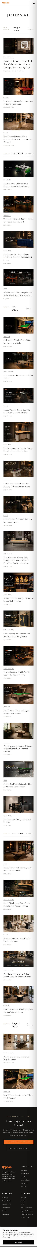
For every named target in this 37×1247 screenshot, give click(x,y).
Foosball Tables (6, 1204)
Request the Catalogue (27, 1211)
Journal (22, 1201)
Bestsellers (23, 1187)
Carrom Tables (6, 1201)
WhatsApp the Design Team (18, 1142)
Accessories (5, 1214)
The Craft (23, 1198)
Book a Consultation (18, 1148)
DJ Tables (4, 1211)
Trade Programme (25, 1217)
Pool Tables (24, 1170)
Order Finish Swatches (27, 1214)
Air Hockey (5, 1198)
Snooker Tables (25, 1173)
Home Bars (24, 1177)
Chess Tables (6, 1208)
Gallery (22, 1204)
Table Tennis (24, 1183)
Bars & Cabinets (25, 1180)
